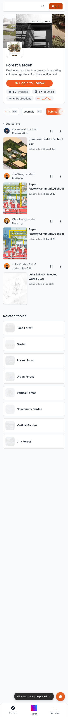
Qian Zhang (19, 219)
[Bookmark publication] (51, 131)
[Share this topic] (58, 83)
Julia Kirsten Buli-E (24, 264)
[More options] (60, 131)
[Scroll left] (6, 112)
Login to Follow (31, 83)
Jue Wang (18, 174)
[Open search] (43, 6)
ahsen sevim (20, 129)
